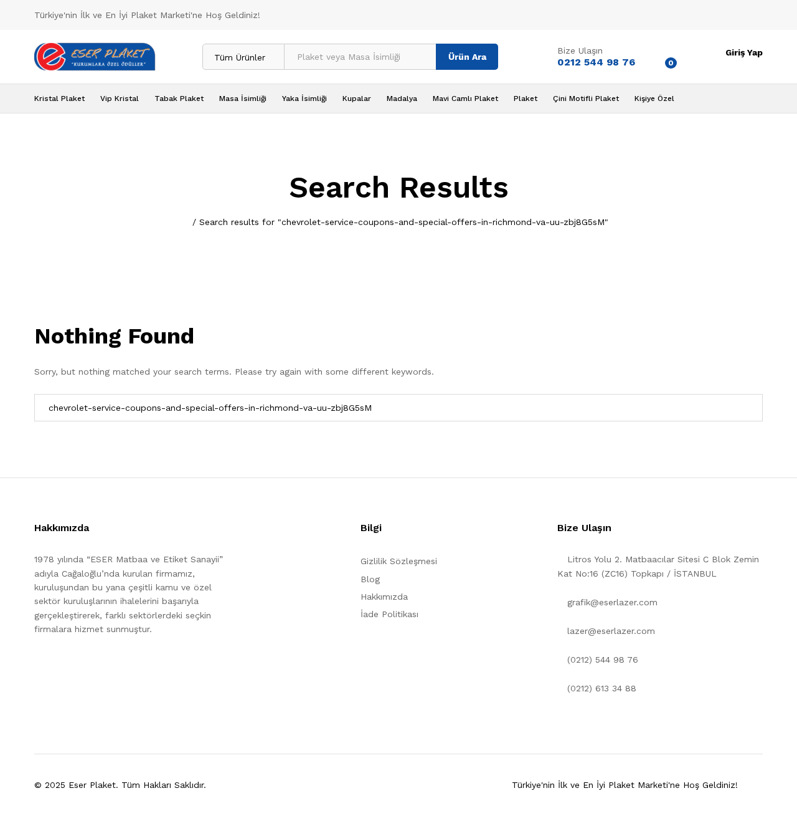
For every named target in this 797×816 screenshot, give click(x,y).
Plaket (525, 98)
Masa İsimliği (242, 98)
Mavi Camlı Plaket (465, 98)
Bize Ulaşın (580, 50)
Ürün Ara (467, 57)
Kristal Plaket (59, 98)
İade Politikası (389, 614)
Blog (370, 579)
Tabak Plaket (179, 98)
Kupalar (356, 98)
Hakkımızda (384, 597)
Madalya (402, 98)
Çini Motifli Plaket (586, 98)
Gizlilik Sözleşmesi (399, 561)
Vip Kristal (119, 98)
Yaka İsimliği (304, 98)
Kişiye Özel (654, 98)
